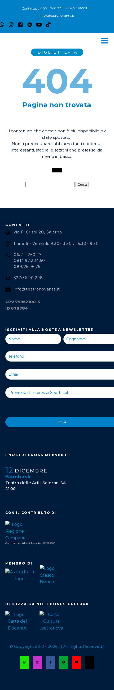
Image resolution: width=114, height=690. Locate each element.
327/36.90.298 (28, 277)
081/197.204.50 (29, 260)
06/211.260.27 (50, 8)
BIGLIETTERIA (58, 52)
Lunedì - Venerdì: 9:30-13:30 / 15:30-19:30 (56, 243)
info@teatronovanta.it (57, 16)
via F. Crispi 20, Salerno (38, 232)
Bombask (18, 477)
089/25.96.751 (76, 8)
